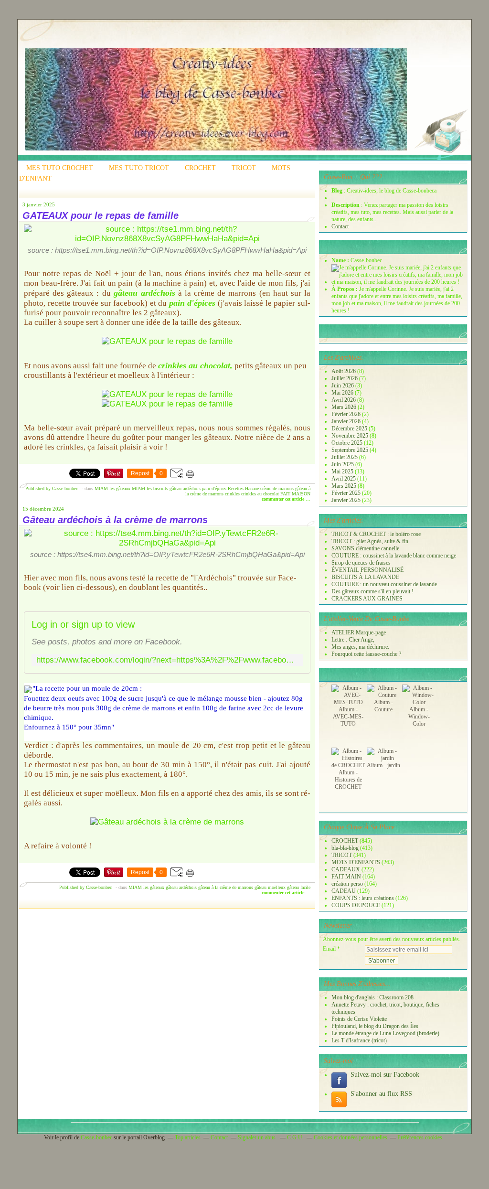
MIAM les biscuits (150, 488)
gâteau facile (298, 887)
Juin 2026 (343, 385)
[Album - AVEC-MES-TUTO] (348, 702)
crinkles (232, 493)
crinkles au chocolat (260, 493)
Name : (341, 260)
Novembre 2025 (350, 435)
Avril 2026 (344, 399)
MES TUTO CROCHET (59, 167)
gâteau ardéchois (144, 293)
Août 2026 (344, 371)
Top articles (188, 1137)
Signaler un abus (257, 1137)
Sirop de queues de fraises (361, 562)
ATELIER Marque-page (358, 632)
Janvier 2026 (346, 421)
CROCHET (200, 167)
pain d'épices (192, 303)
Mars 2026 (344, 407)
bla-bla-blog (345, 848)
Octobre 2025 (347, 442)
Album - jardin (383, 765)
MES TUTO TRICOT (139, 167)
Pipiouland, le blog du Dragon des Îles (374, 1026)
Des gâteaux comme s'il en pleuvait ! (372, 591)
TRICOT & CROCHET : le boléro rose (376, 534)
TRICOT (244, 167)
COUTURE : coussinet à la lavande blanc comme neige (393, 555)
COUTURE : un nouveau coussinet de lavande (384, 584)
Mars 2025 (344, 485)
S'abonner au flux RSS (381, 1093)
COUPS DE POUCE (355, 905)
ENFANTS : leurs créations (362, 898)
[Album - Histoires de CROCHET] (348, 765)
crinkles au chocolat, (195, 365)
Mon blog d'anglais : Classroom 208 (372, 997)
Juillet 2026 (345, 378)
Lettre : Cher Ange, (352, 639)
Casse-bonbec (96, 1137)
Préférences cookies (419, 1137)
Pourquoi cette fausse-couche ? (366, 654)
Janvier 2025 (346, 500)
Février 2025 (346, 493)
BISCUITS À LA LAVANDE (365, 577)
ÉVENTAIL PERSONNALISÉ (367, 570)
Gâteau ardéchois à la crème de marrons (115, 519)
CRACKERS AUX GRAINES (367, 598)
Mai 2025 (343, 471)
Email (329, 948)
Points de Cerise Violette (359, 1019)
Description (346, 205)
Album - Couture (383, 706)
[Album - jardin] (383, 758)
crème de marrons (277, 488)
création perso (347, 883)
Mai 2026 (343, 392)
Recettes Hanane (243, 488)
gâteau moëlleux (270, 887)
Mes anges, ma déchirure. (360, 646)
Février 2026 (346, 414)
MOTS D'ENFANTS (355, 862)
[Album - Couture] (383, 695)
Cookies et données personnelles (350, 1137)
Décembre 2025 (350, 428)
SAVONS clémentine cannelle (365, 548)
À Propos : (345, 289)
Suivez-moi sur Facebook (385, 1074)
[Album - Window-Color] (419, 702)
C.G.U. (295, 1137)
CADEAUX (345, 869)
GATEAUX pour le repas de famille (100, 215)
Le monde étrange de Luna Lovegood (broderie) (385, 1033)
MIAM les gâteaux (112, 488)
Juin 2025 (343, 464)
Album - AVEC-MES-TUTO (348, 716)
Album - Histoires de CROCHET (348, 779)
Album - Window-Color (419, 716)
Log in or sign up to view (83, 624)
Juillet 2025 (345, 457)
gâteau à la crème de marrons (225, 887)
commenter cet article (284, 499)
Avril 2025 (344, 478)
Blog (336, 190)
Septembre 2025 (350, 450)
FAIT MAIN (346, 876)
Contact (340, 226)
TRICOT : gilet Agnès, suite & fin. (370, 541)
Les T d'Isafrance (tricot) (359, 1040)
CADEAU (343, 891)
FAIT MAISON (295, 493)
